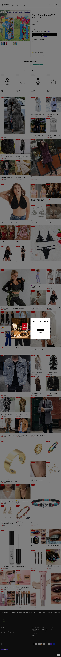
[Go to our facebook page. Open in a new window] (35, 335)
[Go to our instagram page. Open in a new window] (37, 335)
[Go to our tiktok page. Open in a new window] (41, 335)
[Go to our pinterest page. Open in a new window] (46, 335)
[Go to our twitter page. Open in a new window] (39, 335)
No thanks (40, 332)
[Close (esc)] (48, 319)
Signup (40, 330)
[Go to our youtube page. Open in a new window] (44, 335)
